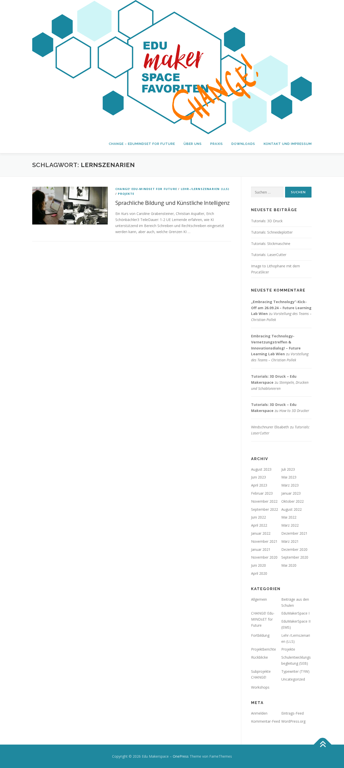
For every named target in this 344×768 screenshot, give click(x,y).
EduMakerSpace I (295, 613)
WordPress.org (293, 721)
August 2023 (261, 469)
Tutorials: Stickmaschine (270, 243)
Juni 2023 (258, 477)
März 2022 (290, 525)
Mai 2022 (288, 517)
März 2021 (290, 541)
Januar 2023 (291, 493)
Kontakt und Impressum (288, 144)
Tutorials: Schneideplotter (272, 232)
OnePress (181, 756)
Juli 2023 (288, 469)
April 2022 (259, 525)
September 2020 (294, 557)
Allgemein (259, 599)
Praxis (216, 144)
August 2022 (291, 509)
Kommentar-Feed (265, 721)
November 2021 (264, 541)
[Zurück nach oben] (323, 744)
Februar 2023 (262, 493)
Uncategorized (293, 679)
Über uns (193, 144)
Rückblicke (259, 657)
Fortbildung (260, 635)
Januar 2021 (260, 549)
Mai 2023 (288, 477)
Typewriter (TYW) (295, 671)
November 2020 (264, 557)
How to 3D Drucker (294, 410)
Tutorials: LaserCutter (268, 254)
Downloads (243, 144)
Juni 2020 (258, 565)
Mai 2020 (288, 565)
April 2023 (259, 485)
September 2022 (264, 509)
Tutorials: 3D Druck (267, 220)
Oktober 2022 (292, 501)
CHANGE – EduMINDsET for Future (142, 144)
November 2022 (264, 501)
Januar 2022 (260, 533)
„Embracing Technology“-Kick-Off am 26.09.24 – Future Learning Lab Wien (281, 307)
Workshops (260, 687)
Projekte (126, 194)
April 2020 (259, 573)
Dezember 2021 (294, 533)
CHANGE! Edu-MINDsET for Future (146, 189)
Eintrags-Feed (292, 713)
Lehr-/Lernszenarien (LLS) (205, 189)
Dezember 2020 (294, 549)
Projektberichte (263, 649)
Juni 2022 (258, 517)
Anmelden (259, 713)
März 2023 (290, 485)
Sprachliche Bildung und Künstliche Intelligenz (172, 202)
